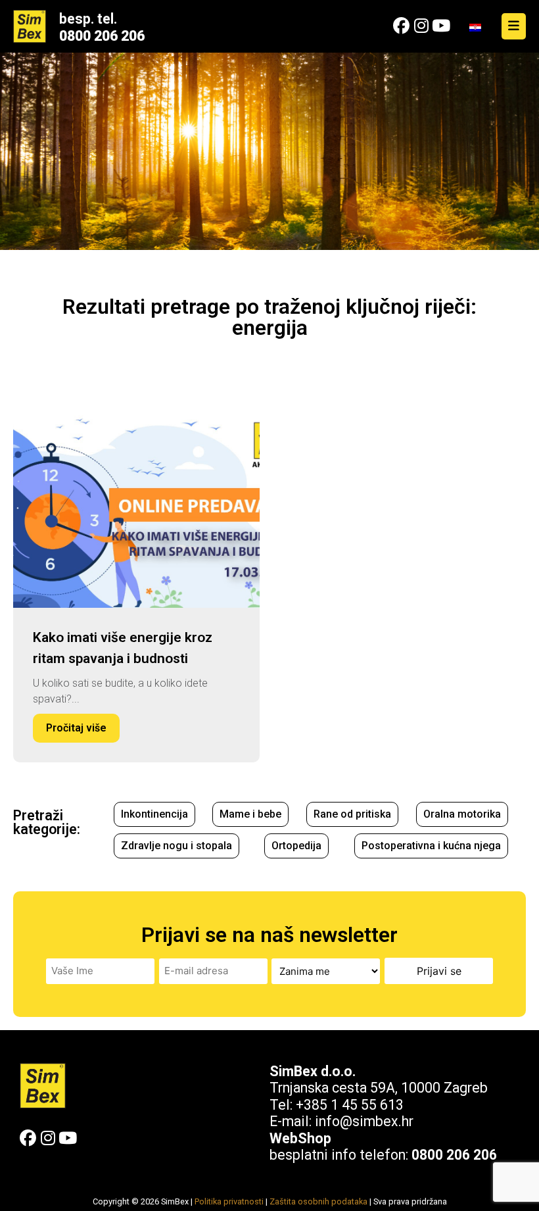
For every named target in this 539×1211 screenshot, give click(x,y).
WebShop (300, 1138)
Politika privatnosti (229, 1201)
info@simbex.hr (364, 1121)
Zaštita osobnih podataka (318, 1201)
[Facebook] (401, 26)
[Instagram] (421, 26)
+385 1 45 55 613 (350, 1105)
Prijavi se (439, 970)
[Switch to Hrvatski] (475, 27)
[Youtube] (441, 26)
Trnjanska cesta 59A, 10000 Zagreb (379, 1087)
